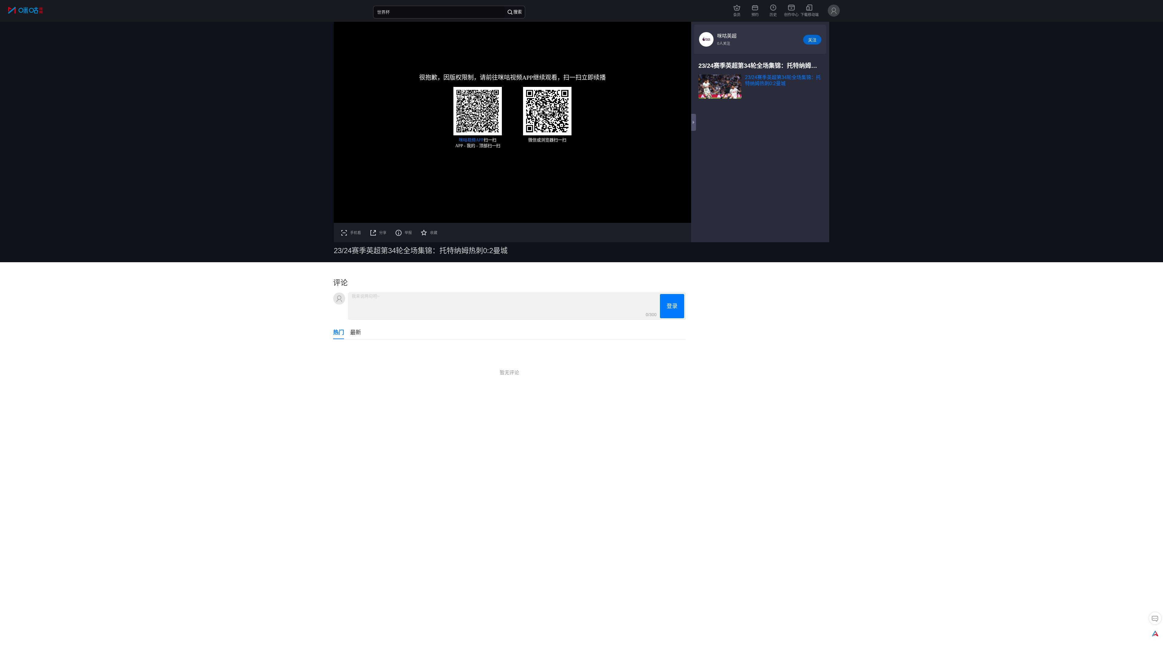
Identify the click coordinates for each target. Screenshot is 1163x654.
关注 (812, 40)
